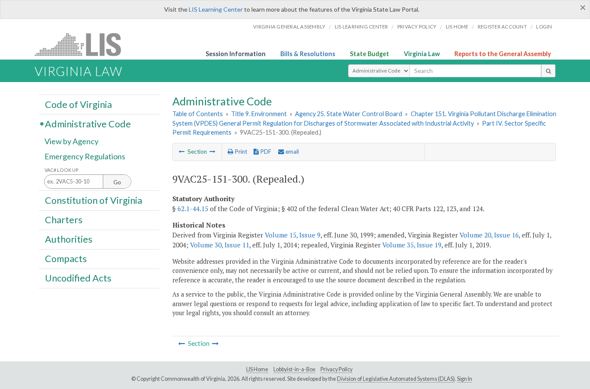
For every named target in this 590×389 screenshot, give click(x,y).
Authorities (68, 239)
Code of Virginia (78, 104)
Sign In (464, 379)
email (291, 151)
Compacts (66, 258)
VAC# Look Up (61, 170)
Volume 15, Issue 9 (292, 235)
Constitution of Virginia (93, 200)
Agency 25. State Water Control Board (348, 113)
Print (240, 151)
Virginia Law (422, 53)
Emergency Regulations (84, 156)
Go (117, 182)
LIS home (457, 26)
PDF (265, 151)
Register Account (502, 26)
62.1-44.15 (193, 208)
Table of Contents (197, 113)
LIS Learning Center (216, 9)
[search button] (548, 70)
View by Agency (71, 141)
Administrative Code (88, 123)
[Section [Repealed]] (182, 151)
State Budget (369, 53)
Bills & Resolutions (307, 53)
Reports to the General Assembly (502, 53)
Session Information (236, 53)
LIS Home (257, 369)
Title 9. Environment (259, 113)
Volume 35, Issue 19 (411, 244)
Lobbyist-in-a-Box (294, 369)
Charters (63, 219)
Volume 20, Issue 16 (489, 235)
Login (544, 26)
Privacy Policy (417, 26)
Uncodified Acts (78, 278)
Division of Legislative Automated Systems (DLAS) (396, 379)
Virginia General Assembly (289, 26)
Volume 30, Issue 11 (219, 244)
